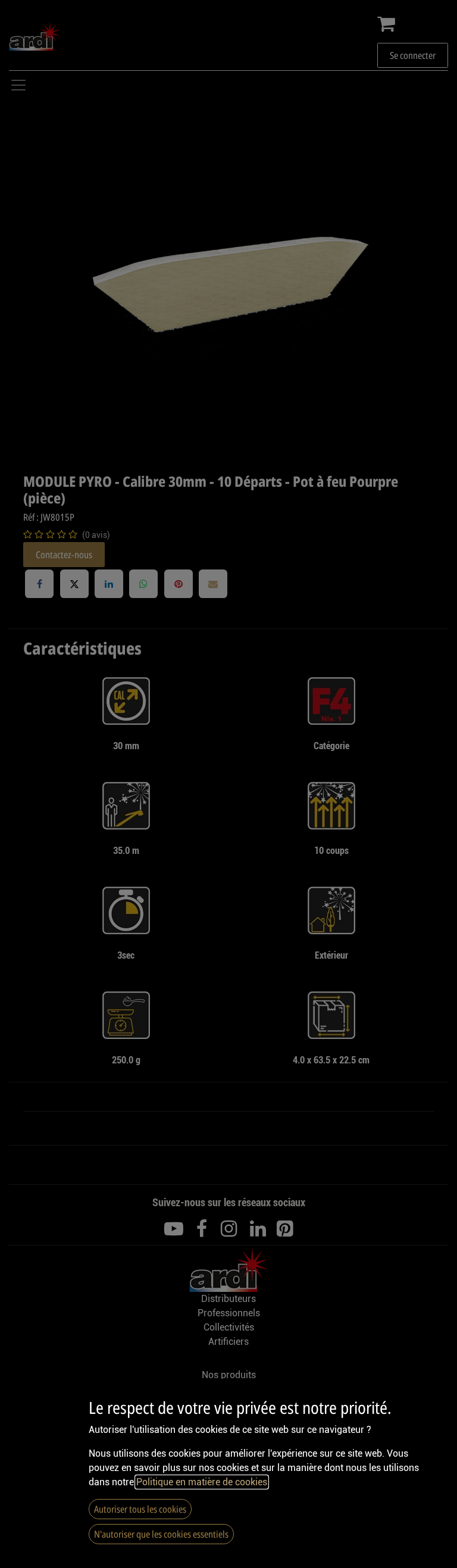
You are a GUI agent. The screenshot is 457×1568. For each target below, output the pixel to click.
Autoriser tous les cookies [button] (140, 1509)
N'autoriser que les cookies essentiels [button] (161, 1534)
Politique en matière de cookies (201, 1482)
